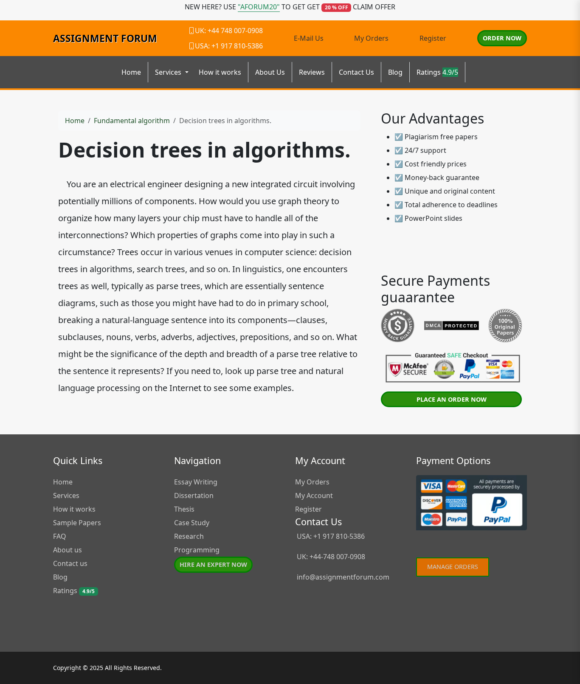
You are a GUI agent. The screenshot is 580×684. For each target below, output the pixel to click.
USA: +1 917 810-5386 (330, 536)
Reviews (312, 72)
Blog (395, 72)
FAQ (59, 536)
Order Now (502, 38)
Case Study (191, 522)
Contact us (70, 563)
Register (433, 38)
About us (67, 550)
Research (189, 536)
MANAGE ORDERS (452, 567)
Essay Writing (195, 482)
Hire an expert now (213, 564)
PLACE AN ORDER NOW (452, 399)
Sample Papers (77, 522)
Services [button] (169, 72)
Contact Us (356, 72)
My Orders (371, 38)
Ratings (437, 72)
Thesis (184, 509)
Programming (197, 550)
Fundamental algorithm (132, 120)
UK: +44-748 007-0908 (330, 556)
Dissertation (194, 495)
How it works (220, 72)
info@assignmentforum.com (343, 577)
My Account (314, 495)
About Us (270, 72)
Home (131, 72)
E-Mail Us (309, 38)
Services (66, 495)
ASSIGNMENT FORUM (105, 38)
